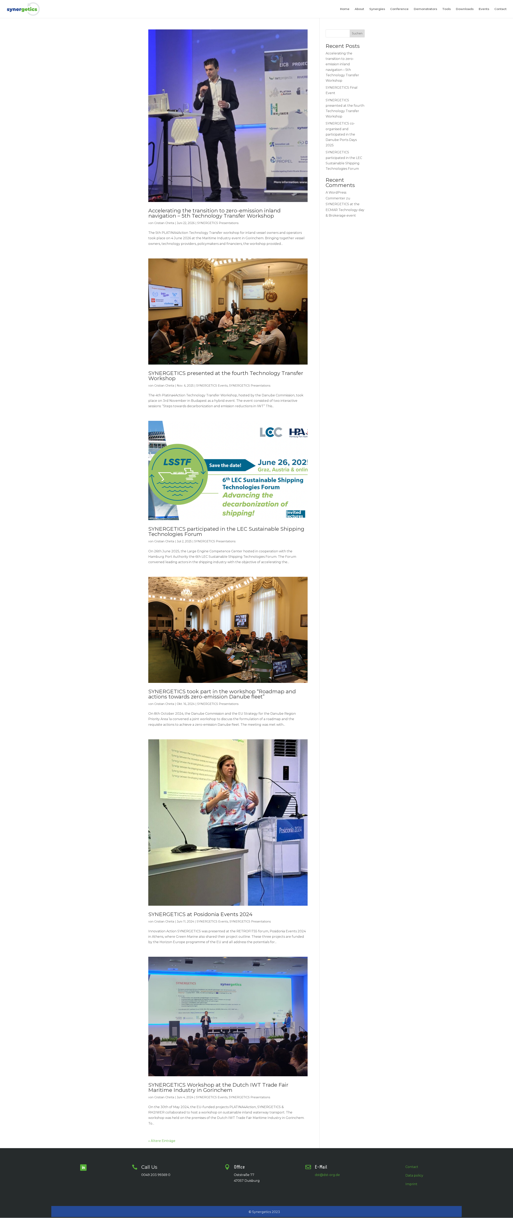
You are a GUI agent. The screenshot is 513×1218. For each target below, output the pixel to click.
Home (344, 9)
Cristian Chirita (164, 223)
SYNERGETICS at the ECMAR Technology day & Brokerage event (345, 210)
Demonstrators (425, 9)
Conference (399, 9)
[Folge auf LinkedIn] (83, 1167)
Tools (446, 9)
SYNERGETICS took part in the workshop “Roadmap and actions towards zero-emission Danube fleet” (222, 694)
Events (484, 9)
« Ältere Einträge (161, 1141)
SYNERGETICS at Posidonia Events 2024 (200, 914)
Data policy (414, 1175)
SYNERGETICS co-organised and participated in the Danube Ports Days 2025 (341, 134)
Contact (500, 9)
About (359, 9)
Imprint (411, 1184)
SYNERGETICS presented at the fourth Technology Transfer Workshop (225, 376)
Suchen (357, 33)
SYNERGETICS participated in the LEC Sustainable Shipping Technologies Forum (226, 531)
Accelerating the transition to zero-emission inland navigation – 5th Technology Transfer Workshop (214, 213)
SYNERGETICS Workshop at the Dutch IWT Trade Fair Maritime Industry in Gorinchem (218, 1087)
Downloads (465, 9)
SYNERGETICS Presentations (217, 223)
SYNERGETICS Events (212, 385)
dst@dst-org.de (327, 1175)
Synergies (377, 9)
